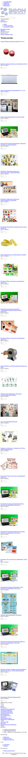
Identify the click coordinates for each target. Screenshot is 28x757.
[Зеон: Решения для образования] (13, 15)
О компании (6, 744)
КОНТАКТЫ (6, 5)
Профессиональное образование (8, 724)
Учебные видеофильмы (6, 710)
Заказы (5, 24)
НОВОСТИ (6, 4)
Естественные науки (6, 715)
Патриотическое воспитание (8, 709)
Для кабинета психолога (6, 711)
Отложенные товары (8, 26)
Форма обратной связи (9, 750)
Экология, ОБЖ (4, 722)
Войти (2, 29)
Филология (3, 716)
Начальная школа (5, 714)
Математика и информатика (7, 719)
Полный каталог (7, 738)
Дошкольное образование (7, 713)
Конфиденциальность (8, 739)
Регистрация (7, 29)
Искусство (3, 723)
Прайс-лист (6, 737)
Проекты (5, 745)
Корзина (3, 34)
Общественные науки (6, 718)
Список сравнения (8, 25)
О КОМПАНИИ (7, 1)
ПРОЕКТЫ (6, 3)
